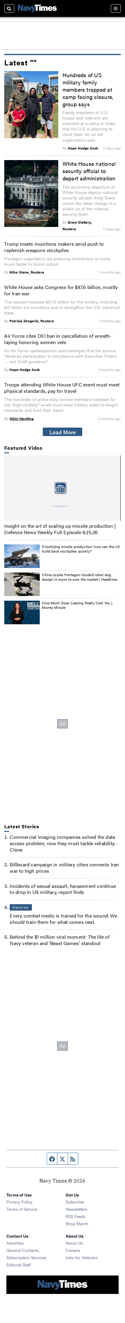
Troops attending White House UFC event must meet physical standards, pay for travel (62, 387)
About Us (74, 1243)
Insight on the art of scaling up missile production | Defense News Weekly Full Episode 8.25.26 (60, 529)
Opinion (20, 907)
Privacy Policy (19, 1202)
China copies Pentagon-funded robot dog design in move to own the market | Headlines (79, 577)
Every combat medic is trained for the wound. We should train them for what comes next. (63, 918)
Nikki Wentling (21, 418)
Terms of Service (21, 1209)
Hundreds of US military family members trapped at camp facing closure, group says (87, 89)
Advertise (15, 1243)
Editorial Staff (18, 1265)
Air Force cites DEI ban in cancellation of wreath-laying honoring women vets (57, 339)
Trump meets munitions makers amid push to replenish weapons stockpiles (54, 247)
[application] (62, 488)
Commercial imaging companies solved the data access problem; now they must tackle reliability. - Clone (64, 843)
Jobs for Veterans (82, 1257)
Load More (62, 432)
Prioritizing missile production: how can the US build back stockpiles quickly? (81, 549)
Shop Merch (77, 1223)
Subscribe (75, 1202)
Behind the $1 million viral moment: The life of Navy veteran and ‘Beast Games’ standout (59, 940)
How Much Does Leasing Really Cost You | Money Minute (77, 605)
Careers (73, 1250)
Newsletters (76, 1209)
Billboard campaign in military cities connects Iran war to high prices (64, 867)
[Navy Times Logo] (37, 8)
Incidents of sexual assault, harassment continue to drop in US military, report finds (63, 889)
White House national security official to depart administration (89, 170)
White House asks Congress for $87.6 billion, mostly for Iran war (61, 290)
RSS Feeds (76, 1216)
